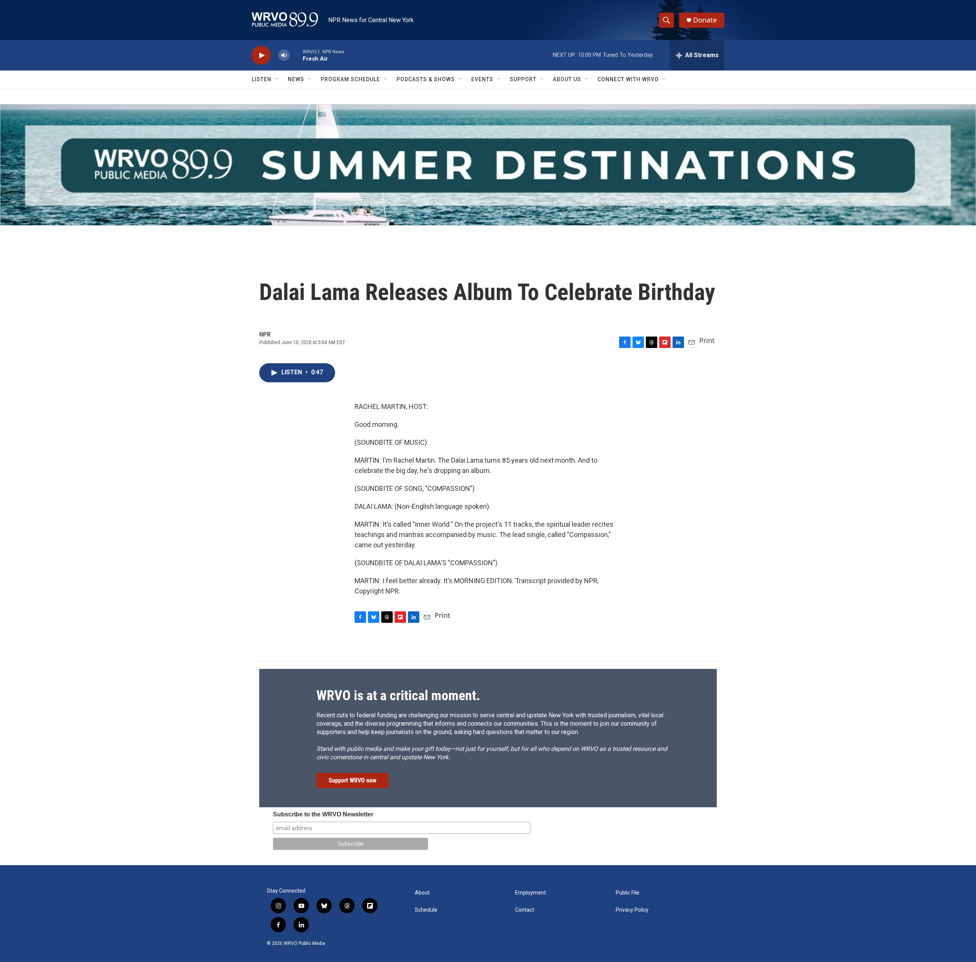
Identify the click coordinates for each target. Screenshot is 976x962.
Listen (261, 79)
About (422, 893)
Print (707, 340)
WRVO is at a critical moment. (398, 696)
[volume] (284, 55)
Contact (524, 910)
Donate (705, 20)
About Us (567, 79)
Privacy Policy (632, 910)
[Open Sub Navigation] (277, 79)
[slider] (296, 55)
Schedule (426, 910)
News (296, 79)
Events (482, 79)
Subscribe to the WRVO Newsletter (323, 814)
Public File (627, 893)
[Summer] (488, 164)
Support (523, 79)
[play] (261, 55)
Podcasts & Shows (425, 79)
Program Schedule (350, 79)
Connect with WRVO (628, 79)
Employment (530, 893)
